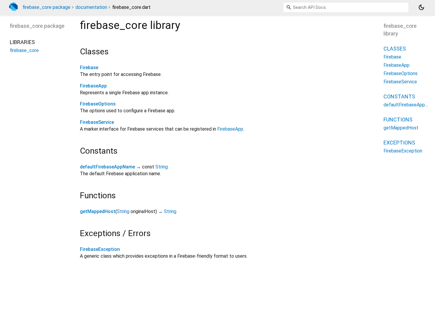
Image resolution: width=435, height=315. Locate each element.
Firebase (89, 67)
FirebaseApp (93, 86)
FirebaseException (100, 249)
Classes (395, 49)
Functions (398, 119)
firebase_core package (46, 7)
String (161, 167)
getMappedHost (97, 211)
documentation (91, 7)
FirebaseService (97, 122)
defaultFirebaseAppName (107, 167)
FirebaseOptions (98, 104)
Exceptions (399, 142)
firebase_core (24, 50)
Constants (399, 96)
